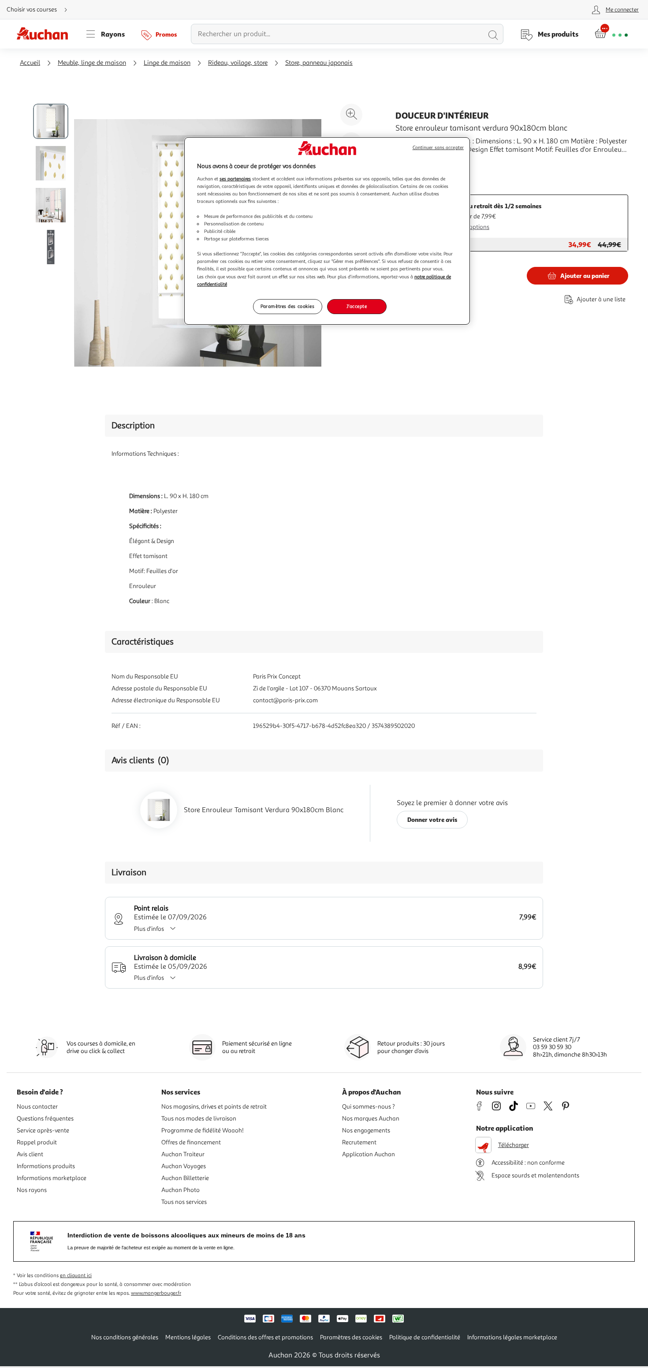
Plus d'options (470, 227)
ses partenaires (235, 179)
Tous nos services (184, 1202)
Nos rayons (32, 1190)
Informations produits (46, 1166)
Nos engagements (366, 1130)
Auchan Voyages (183, 1166)
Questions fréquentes (45, 1118)
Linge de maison (167, 63)
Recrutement (359, 1142)
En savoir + (412, 162)
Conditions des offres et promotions (265, 1337)
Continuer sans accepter (438, 147)
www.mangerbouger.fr (156, 1293)
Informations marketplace (51, 1178)
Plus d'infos (149, 929)
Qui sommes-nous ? (368, 1106)
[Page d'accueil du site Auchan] (45, 34)
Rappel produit (37, 1142)
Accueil (30, 63)
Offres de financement (191, 1142)
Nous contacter (37, 1106)
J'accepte (356, 306)
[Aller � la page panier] (611, 34)
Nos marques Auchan (370, 1118)
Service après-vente (43, 1130)
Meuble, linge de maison (92, 63)
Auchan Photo (180, 1190)
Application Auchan (368, 1154)
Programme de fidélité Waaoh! (202, 1130)
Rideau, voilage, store (238, 63)
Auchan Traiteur (183, 1154)
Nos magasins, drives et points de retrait (214, 1106)
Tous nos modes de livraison (198, 1118)
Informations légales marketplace (512, 1337)
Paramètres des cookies (288, 306)
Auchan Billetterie (185, 1178)
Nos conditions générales (124, 1337)
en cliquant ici (76, 1275)
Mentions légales (188, 1337)
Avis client (30, 1154)
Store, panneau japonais (319, 63)
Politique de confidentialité (424, 1337)
